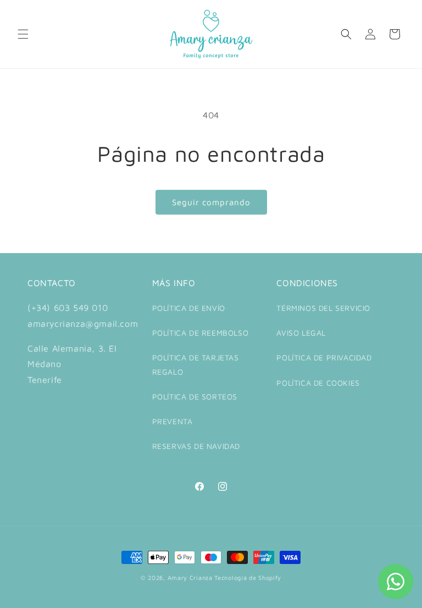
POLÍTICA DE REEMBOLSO (200, 332)
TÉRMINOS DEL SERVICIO (323, 308)
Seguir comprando (211, 202)
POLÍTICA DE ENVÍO (188, 308)
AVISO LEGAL (301, 332)
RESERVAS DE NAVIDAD (196, 446)
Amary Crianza (190, 577)
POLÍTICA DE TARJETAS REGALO (195, 364)
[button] (23, 34)
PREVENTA (172, 421)
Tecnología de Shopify (247, 577)
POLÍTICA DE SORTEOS (194, 396)
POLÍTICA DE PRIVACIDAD (323, 357)
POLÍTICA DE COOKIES (317, 382)
